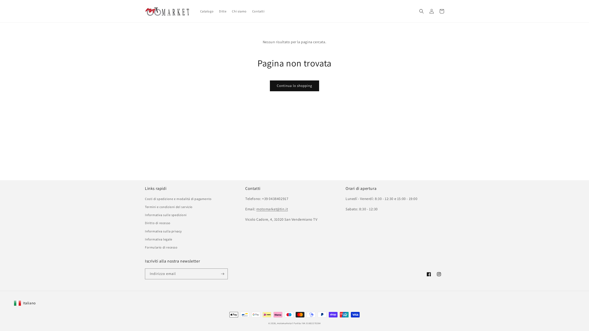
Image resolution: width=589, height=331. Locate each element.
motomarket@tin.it (272, 209)
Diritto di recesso (157, 223)
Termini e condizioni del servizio (169, 207)
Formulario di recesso (161, 247)
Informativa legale (158, 239)
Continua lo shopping (294, 85)
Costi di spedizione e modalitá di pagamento (178, 199)
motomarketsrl (285, 323)
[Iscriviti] (222, 273)
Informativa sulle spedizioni (166, 215)
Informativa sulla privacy (163, 231)
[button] (421, 11)
